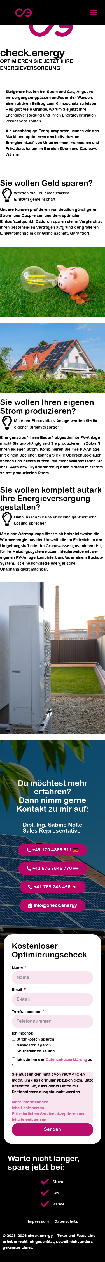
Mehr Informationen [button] (30, 1102)
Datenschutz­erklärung (67, 1060)
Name (18, 968)
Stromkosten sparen (35, 1039)
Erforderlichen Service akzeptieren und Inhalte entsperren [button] (49, 1117)
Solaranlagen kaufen (36, 1051)
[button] (93, 12)
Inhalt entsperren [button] (28, 1108)
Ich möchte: (22, 1034)
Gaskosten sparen (34, 1045)
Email (17, 990)
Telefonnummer (27, 1012)
